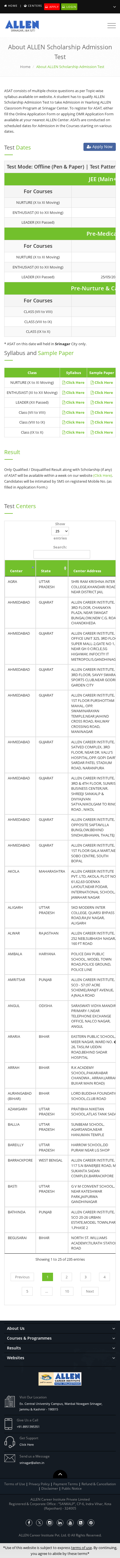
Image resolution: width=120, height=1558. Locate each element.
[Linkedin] (60, 1522)
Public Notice (72, 1488)
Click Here (27, 1444)
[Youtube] (70, 1522)
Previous (22, 1276)
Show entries (60, 531)
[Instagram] (49, 1522)
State (46, 570)
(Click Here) (102, 475)
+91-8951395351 (28, 1426)
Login (70, 7)
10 (67, 1291)
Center (16, 570)
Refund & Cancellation (98, 1484)
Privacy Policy (39, 1484)
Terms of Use (14, 1484)
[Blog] (80, 1522)
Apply (53, 7)
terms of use (81, 1547)
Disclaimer (50, 1488)
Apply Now (101, 146)
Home (13, 6)
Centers (35, 6)
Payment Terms (66, 1484)
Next (90, 1291)
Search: (60, 547)
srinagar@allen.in (32, 1463)
